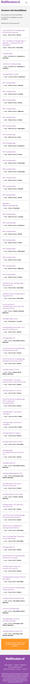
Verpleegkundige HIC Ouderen (11, 433)
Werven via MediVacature (15, 667)
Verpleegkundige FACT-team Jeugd (12, 494)
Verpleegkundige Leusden (10, 319)
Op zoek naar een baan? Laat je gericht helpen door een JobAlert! (15, 644)
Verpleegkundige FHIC (9, 463)
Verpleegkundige (7, 53)
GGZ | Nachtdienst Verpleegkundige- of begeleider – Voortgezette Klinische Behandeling (14, 43)
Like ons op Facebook (9, 669)
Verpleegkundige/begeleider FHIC (12, 473)
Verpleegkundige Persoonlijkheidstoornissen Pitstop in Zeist (13, 452)
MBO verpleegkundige (9, 91)
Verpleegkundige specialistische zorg (13, 598)
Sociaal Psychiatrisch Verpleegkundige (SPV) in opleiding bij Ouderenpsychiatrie (13, 401)
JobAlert (16, 665)
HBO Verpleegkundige (9, 83)
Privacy (18, 669)
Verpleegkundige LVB (8, 338)
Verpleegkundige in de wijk (10, 74)
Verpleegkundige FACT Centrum (11, 390)
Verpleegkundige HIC (8, 547)
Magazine (23, 665)
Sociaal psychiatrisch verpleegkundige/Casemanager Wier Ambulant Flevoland (13, 306)
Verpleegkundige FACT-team (10, 369)
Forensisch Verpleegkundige (10, 608)
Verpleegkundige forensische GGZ (12, 631)
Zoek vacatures (8, 665)
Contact (24, 669)
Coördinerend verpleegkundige (11, 64)
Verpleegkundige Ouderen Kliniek (12, 442)
